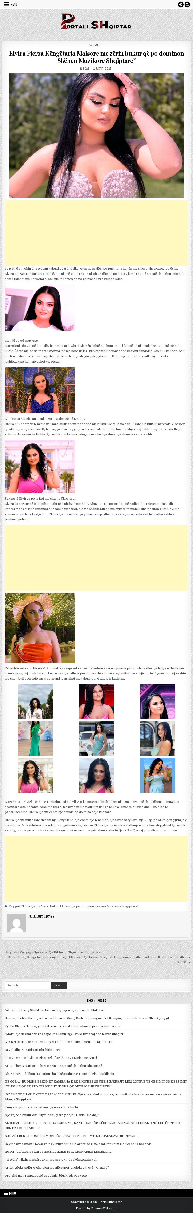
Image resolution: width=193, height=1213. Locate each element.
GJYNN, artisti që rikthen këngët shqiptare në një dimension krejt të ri (58, 1042)
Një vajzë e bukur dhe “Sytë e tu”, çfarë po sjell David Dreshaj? (52, 1115)
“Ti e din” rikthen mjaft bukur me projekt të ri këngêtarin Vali (51, 1159)
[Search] (187, 4)
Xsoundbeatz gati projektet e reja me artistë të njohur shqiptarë (53, 1066)
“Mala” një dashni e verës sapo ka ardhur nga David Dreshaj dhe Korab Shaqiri (64, 1034)
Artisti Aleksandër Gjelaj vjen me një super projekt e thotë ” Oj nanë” (57, 1167)
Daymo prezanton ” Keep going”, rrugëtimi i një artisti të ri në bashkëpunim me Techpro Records (78, 1144)
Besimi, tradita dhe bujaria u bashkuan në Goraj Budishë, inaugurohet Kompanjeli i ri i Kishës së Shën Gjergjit (87, 1018)
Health (97, 45)
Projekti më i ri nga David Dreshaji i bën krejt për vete (46, 1175)
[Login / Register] (181, 4)
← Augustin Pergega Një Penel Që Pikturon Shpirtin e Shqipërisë (51, 952)
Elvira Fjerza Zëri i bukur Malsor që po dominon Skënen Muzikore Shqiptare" (80, 906)
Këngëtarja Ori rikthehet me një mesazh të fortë (41, 1107)
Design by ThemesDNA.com (96, 1208)
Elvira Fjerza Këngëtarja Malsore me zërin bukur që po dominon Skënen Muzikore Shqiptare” (96, 57)
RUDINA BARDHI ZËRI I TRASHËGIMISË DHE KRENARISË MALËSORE (58, 1151)
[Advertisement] (96, 233)
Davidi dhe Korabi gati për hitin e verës (34, 1050)
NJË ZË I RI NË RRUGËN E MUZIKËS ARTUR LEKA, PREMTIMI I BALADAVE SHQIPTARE (71, 1136)
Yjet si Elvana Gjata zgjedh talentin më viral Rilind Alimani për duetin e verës (62, 1026)
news (86, 68)
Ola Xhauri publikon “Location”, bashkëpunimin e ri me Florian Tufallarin (59, 1073)
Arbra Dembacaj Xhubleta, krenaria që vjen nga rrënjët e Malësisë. (55, 1010)
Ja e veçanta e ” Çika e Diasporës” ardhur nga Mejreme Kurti (51, 1058)
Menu (14, 4)
